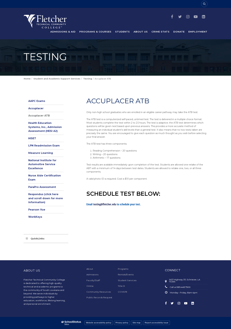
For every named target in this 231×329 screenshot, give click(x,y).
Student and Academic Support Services (56, 78)
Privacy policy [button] (122, 323)
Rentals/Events (126, 274)
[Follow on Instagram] (188, 17)
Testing (87, 78)
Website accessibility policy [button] (98, 323)
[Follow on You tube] (196, 17)
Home (27, 78)
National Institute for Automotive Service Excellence (42, 164)
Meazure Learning (40, 152)
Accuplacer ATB (39, 115)
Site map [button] (136, 323)
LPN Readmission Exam (44, 145)
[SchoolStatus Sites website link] (71, 323)
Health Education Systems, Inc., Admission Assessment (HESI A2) (45, 126)
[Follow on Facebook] (172, 17)
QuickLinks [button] (37, 238)
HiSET (32, 138)
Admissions (92, 274)
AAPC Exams (36, 101)
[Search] (204, 4)
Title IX (121, 286)
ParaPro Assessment (42, 187)
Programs (123, 269)
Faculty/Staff (93, 280)
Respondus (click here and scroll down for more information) (45, 198)
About (89, 269)
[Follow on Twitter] (180, 17)
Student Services (127, 280)
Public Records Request (99, 297)
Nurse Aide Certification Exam (44, 177)
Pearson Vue (36, 209)
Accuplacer (36, 108)
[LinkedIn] (203, 17)
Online (90, 286)
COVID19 (122, 292)
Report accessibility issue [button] (156, 323)
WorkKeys (35, 216)
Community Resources (98, 292)
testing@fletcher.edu (104, 204)
